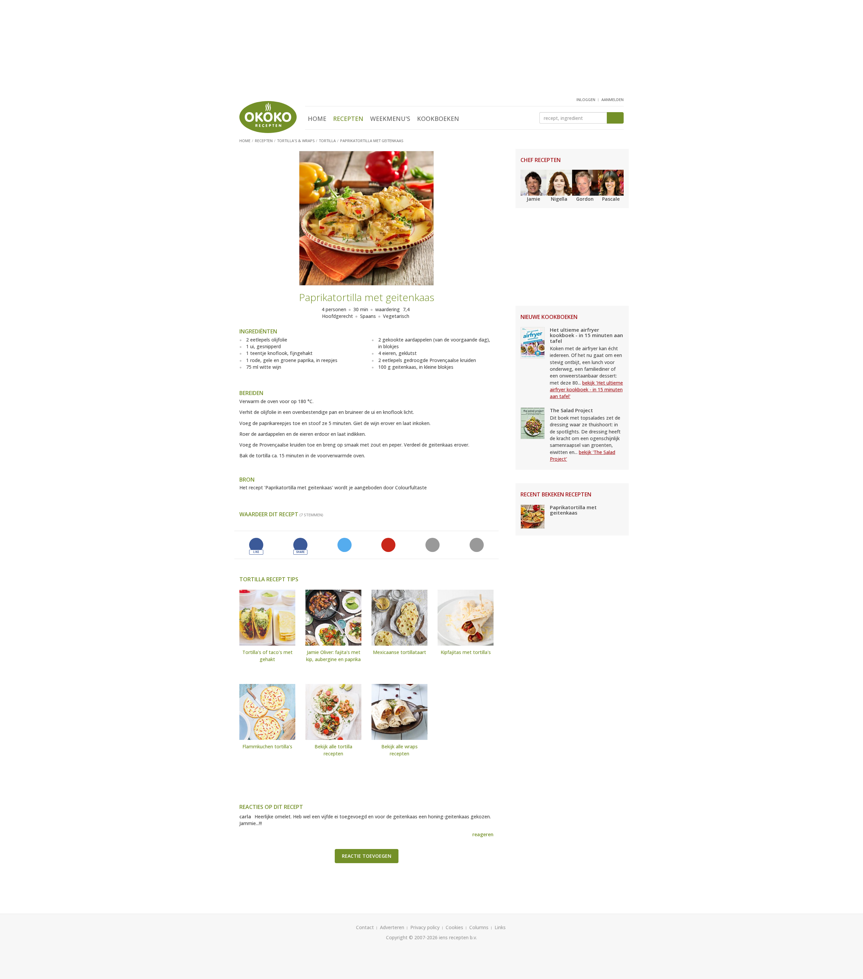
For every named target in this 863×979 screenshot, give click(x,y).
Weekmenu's (390, 119)
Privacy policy (425, 927)
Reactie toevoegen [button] (366, 856)
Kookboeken (438, 119)
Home (317, 119)
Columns (478, 927)
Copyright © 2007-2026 (412, 937)
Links (500, 927)
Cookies (454, 927)
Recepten (348, 119)
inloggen (585, 99)
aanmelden (612, 99)
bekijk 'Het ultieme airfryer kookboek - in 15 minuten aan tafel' (586, 390)
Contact (365, 927)
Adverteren (392, 927)
